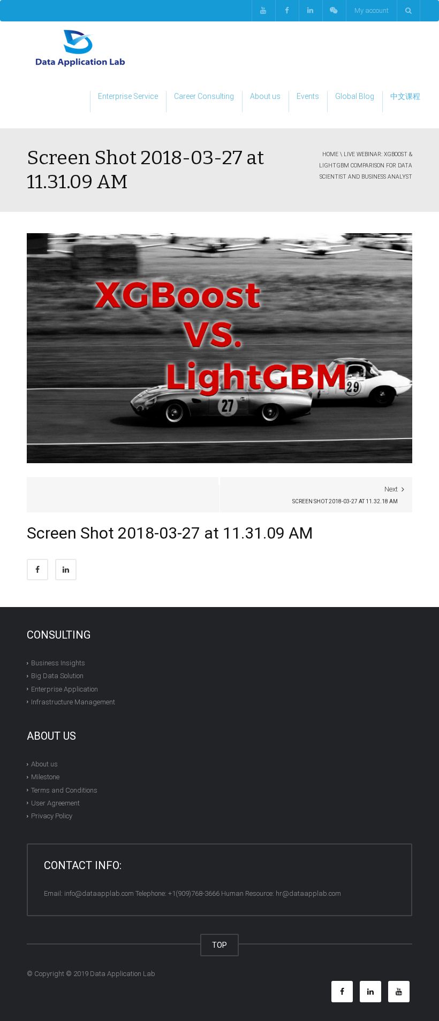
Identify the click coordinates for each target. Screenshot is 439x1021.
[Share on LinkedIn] (66, 569)
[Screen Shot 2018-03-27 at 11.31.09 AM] (219, 348)
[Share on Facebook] (37, 569)
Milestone (45, 777)
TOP (219, 945)
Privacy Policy (51, 816)
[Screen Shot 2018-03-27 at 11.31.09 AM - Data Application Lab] (80, 48)
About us (265, 96)
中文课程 (405, 96)
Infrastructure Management (73, 702)
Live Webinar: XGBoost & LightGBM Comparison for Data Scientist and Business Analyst (365, 165)
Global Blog (354, 96)
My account (371, 10)
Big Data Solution (57, 676)
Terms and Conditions (64, 790)
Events (308, 96)
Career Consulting (204, 96)
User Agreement (55, 803)
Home (330, 154)
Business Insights (58, 663)
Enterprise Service (128, 96)
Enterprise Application (64, 689)
